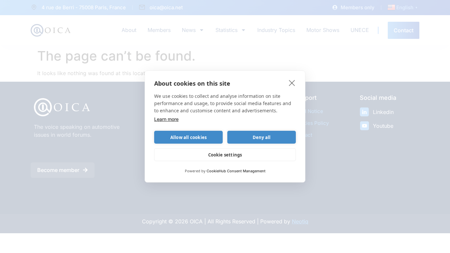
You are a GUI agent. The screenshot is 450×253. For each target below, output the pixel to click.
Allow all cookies (188, 137)
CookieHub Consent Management (236, 171)
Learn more (166, 119)
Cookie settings (225, 155)
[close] (292, 82)
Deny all (262, 137)
